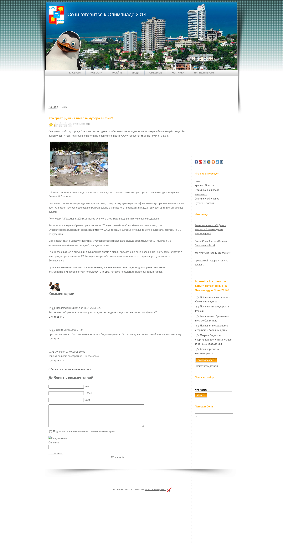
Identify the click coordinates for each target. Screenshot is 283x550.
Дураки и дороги (204, 203)
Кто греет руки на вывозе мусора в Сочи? (81, 118)
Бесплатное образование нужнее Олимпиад (212, 318)
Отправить (56, 453)
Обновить (54, 442)
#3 (52, 351)
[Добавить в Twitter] (217, 162)
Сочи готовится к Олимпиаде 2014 (107, 14)
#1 (53, 307)
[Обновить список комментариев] (76, 294)
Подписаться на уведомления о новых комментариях (84, 431)
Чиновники (201, 194)
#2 (53, 329)
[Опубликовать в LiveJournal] (204, 162)
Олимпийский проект (207, 190)
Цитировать (56, 316)
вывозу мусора (99, 271)
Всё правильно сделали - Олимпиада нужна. (212, 299)
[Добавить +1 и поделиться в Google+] (200, 162)
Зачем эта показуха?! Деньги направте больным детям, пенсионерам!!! (210, 229)
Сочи (84, 131)
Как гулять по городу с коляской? (212, 253)
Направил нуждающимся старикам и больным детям (212, 327)
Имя (87, 386)
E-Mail (88, 393)
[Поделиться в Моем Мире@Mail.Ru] (208, 162)
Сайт (87, 399)
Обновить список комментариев (70, 369)
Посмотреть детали (206, 366)
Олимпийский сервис (207, 198)
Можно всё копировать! (155, 489)
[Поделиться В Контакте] (221, 162)
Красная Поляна (204, 185)
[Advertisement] (115, 87)
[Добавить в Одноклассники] (213, 162)
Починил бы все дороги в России (212, 308)
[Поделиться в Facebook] (196, 162)
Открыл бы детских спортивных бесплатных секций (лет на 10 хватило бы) (213, 340)
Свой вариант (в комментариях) (207, 351)
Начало (53, 106)
